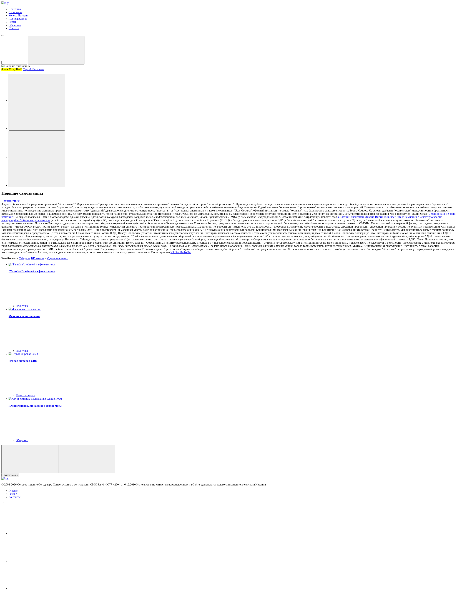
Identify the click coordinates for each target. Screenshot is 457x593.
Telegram (24, 258)
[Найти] (56, 50)
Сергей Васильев (33, 69)
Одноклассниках (57, 258)
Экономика (15, 12)
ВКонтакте (37, 258)
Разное (13, 493)
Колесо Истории (19, 15)
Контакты (15, 497)
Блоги (12, 21)
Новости (14, 28)
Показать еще (10, 475)
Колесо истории (25, 395)
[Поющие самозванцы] (37, 88)
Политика (15, 9)
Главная (13, 490)
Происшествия (18, 18)
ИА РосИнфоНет (180, 252)
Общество (15, 25)
